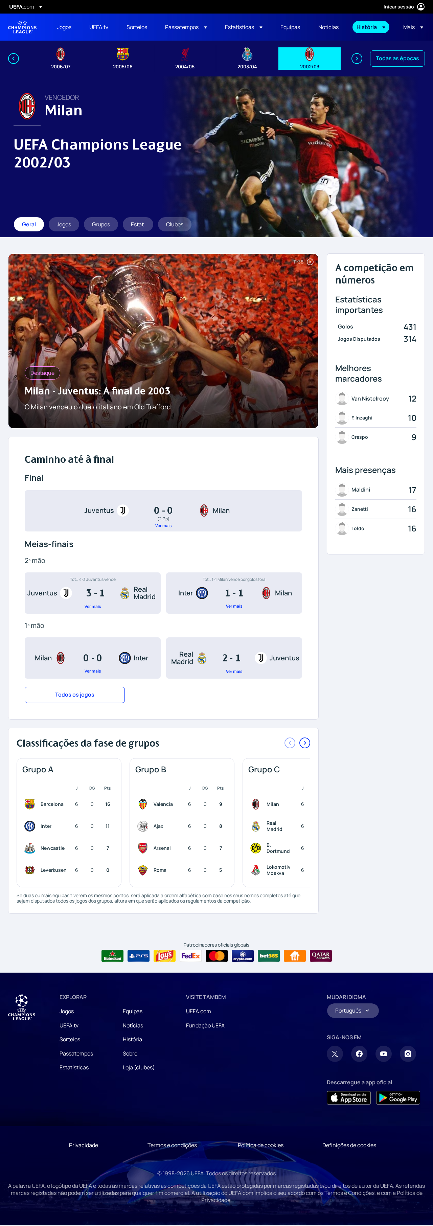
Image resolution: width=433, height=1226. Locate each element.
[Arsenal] (144, 848)
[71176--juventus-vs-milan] (163, 510)
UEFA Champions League (22, 27)
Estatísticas (74, 1067)
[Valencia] (144, 804)
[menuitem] (65, 27)
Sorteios (70, 1039)
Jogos (67, 1011)
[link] (64, 27)
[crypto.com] (243, 956)
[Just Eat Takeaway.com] (295, 956)
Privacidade (83, 1145)
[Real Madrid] (257, 826)
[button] (186, 27)
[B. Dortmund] (257, 848)
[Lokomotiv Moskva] (257, 870)
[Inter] (31, 826)
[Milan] (257, 804)
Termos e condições (172, 1145)
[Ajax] (144, 826)
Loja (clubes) (139, 1067)
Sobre (130, 1053)
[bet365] (269, 956)
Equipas (132, 1011)
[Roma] (144, 870)
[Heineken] (112, 956)
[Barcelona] (31, 804)
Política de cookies (260, 1145)
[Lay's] (165, 956)
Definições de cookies (349, 1145)
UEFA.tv (69, 1025)
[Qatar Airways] (321, 956)
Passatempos (76, 1053)
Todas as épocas (397, 58)
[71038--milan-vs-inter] (93, 658)
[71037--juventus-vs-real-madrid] (93, 593)
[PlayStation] (139, 956)
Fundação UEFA (205, 1025)
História (132, 1039)
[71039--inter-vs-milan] (234, 593)
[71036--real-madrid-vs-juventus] (234, 658)
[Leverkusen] (31, 870)
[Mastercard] (217, 956)
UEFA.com (198, 1011)
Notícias (133, 1025)
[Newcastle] (31, 848)
